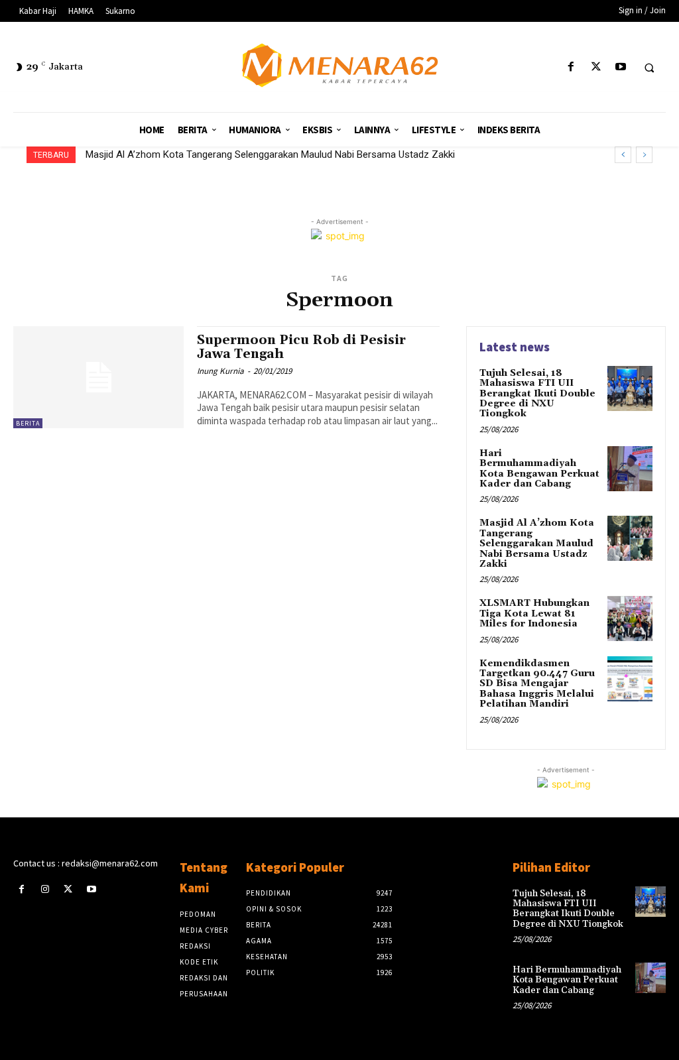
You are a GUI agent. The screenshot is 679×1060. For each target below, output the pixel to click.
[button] (649, 67)
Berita (28, 423)
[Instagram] (44, 889)
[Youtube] (620, 67)
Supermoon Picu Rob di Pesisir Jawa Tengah (301, 347)
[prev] (623, 155)
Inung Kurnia (220, 371)
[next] (644, 155)
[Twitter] (596, 67)
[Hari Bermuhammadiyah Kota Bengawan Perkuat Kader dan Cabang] (629, 468)
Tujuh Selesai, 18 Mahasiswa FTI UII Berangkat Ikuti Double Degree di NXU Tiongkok (537, 393)
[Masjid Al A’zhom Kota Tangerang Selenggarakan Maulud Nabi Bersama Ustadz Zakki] (629, 538)
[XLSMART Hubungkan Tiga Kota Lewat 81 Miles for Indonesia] (629, 618)
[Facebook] (571, 67)
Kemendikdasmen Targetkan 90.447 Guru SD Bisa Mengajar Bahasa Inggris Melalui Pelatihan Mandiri (537, 684)
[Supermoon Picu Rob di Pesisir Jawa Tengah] (98, 377)
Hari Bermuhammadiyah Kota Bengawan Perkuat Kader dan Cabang (539, 468)
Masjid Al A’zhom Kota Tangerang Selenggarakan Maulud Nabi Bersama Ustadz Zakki (270, 154)
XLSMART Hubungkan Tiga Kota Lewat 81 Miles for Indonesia (534, 613)
